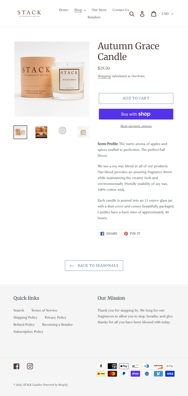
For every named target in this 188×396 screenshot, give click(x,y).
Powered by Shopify (55, 384)
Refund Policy (24, 324)
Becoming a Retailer (57, 324)
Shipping (104, 76)
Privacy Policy (55, 317)
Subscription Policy (28, 331)
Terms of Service (44, 310)
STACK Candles (32, 384)
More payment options (136, 126)
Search (18, 310)
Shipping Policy (25, 317)
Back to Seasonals (97, 265)
